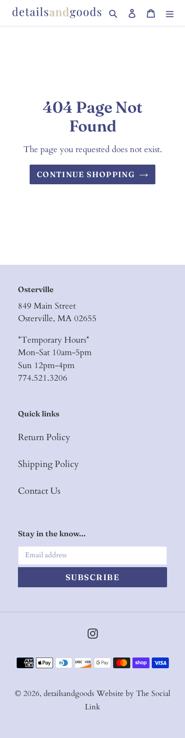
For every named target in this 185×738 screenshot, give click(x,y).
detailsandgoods (69, 693)
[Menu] (169, 13)
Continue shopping (86, 174)
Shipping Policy (48, 464)
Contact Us (39, 491)
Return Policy (44, 437)
